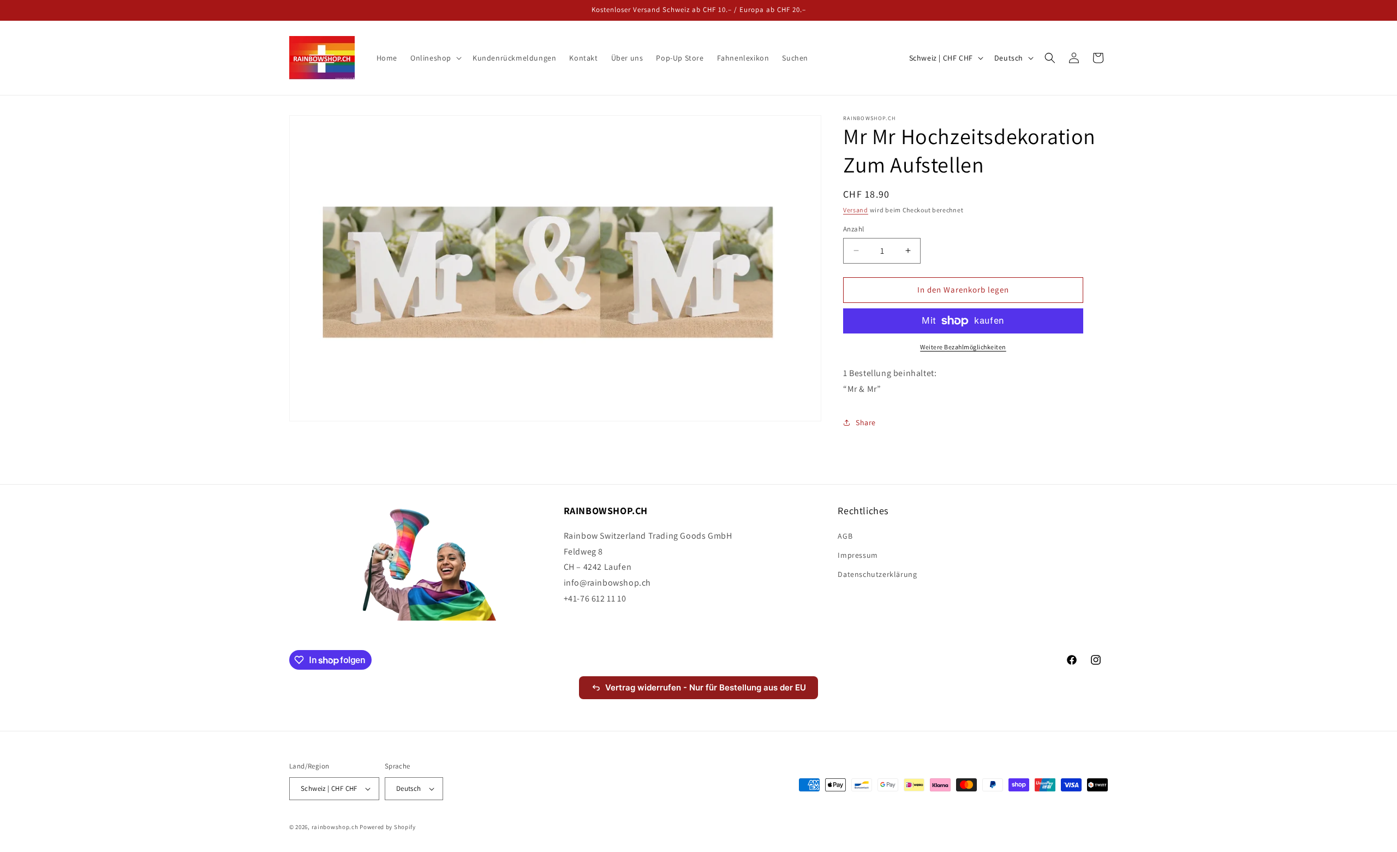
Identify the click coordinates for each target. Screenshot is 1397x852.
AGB (845, 536)
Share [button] (866, 422)
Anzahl (853, 229)
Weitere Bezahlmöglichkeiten (963, 347)
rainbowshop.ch (335, 827)
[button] (435, 57)
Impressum (857, 555)
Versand (855, 210)
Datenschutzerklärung (877, 574)
